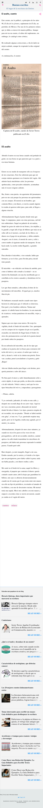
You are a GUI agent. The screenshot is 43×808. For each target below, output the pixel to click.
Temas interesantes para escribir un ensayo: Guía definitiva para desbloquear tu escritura (19, 713)
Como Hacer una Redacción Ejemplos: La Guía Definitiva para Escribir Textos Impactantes (18, 762)
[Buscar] (40, 5)
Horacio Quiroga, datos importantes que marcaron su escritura (17, 597)
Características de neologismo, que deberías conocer (18, 664)
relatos (14, 505)
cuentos (5, 505)
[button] (40, 14)
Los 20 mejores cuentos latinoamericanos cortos (17, 688)
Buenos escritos (20, 5)
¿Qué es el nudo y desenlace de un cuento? (18, 641)
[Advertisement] (21, 569)
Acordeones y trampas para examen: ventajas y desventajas (19, 737)
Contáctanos (6, 620)
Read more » (34, 613)
